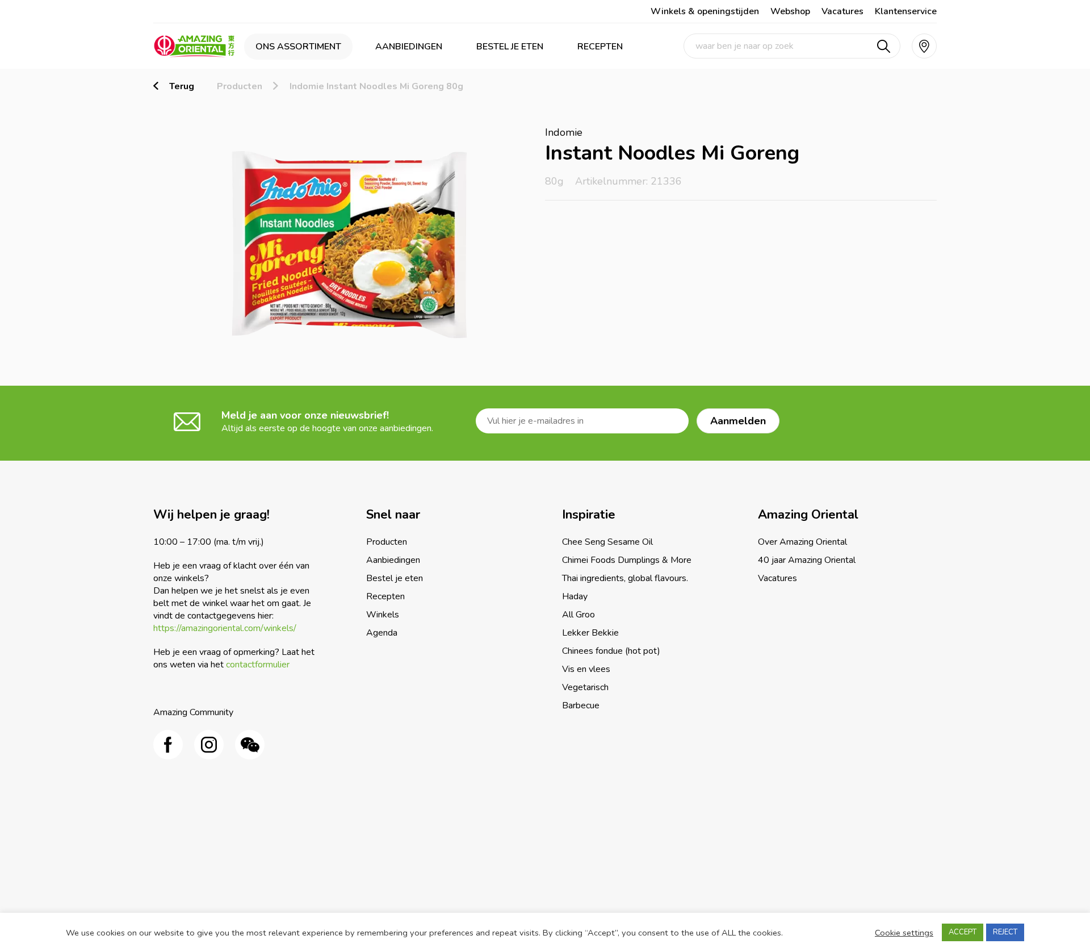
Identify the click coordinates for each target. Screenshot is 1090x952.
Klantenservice (906, 11)
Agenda (381, 633)
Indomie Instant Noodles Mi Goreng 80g (376, 86)
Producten (239, 86)
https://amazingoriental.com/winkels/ (224, 628)
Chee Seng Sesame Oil (607, 542)
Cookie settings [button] (904, 933)
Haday (575, 596)
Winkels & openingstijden (705, 11)
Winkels (382, 614)
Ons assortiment (298, 46)
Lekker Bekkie (590, 633)
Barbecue (581, 705)
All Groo (578, 614)
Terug (181, 86)
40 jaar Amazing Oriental (807, 560)
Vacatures (842, 11)
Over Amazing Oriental (802, 542)
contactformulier (258, 664)
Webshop (790, 11)
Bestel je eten (509, 46)
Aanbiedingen (408, 46)
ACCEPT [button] (962, 932)
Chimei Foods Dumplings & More (626, 560)
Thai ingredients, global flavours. (625, 578)
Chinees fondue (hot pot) (611, 651)
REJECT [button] (1005, 932)
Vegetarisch (585, 687)
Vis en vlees (586, 669)
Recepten (600, 46)
